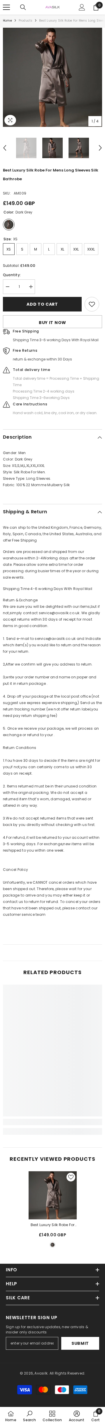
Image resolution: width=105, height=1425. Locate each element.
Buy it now (52, 322)
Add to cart (42, 304)
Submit (80, 1343)
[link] (52, 1122)
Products (26, 20)
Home (7, 20)
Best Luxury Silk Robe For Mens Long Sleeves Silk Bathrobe (53, 1225)
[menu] (6, 7)
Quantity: (12, 274)
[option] (52, 77)
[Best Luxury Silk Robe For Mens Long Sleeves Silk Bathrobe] (53, 1195)
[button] (4, 147)
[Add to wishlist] (92, 304)
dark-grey (52, 1245)
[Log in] (82, 7)
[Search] (23, 7)
